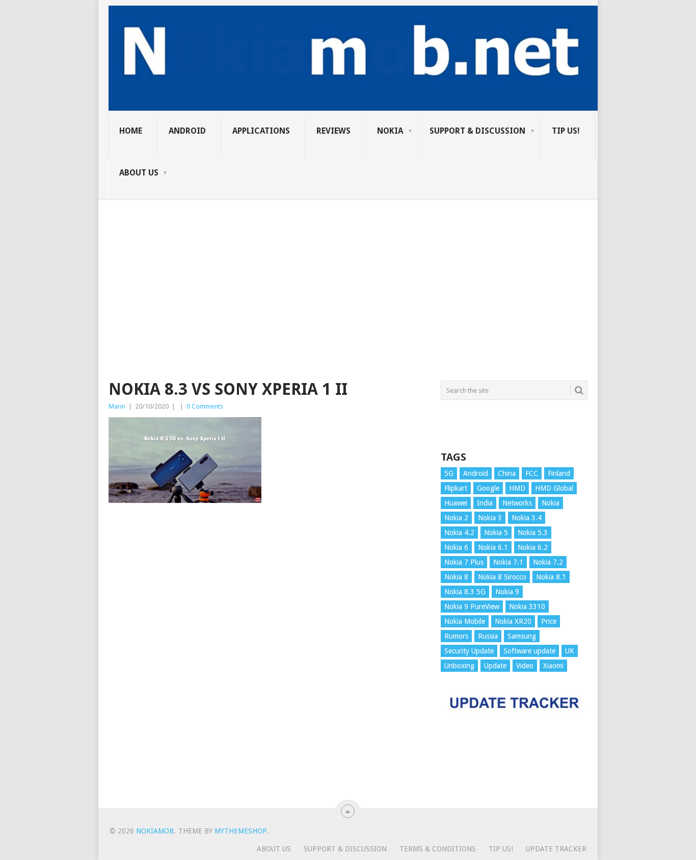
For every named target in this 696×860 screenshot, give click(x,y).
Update (495, 666)
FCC (531, 473)
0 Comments (204, 406)
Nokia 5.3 (533, 532)
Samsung (521, 636)
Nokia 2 (456, 518)
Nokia (390, 131)
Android (187, 131)
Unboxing (459, 666)
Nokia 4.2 (459, 532)
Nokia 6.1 (493, 547)
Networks (517, 503)
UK (569, 651)
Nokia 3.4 (527, 518)
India (485, 503)
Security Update (469, 651)
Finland (559, 473)
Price (548, 621)
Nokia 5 (496, 532)
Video (524, 666)
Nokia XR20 (513, 621)
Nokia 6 (456, 547)
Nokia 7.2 (548, 562)
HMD (517, 488)
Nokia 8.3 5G (465, 592)
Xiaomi (553, 666)
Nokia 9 (507, 592)
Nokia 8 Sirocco (502, 577)
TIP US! (566, 131)
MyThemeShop (240, 831)
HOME (130, 131)
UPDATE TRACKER (556, 849)
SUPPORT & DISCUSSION (477, 131)
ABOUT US (138, 173)
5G (448, 473)
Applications (261, 131)
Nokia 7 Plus (464, 562)
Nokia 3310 (527, 606)
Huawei (455, 503)
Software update (529, 651)
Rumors (456, 636)
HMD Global (554, 488)
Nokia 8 (456, 577)
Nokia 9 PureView (471, 606)
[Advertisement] (348, 271)
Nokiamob (155, 831)
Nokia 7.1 (508, 562)
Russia (488, 636)
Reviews (333, 131)
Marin (117, 406)
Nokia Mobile (464, 621)
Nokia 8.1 (551, 577)
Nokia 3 (490, 518)
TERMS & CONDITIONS (437, 849)
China (507, 473)
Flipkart (455, 488)
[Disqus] (267, 660)
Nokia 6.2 (533, 547)
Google (488, 488)
